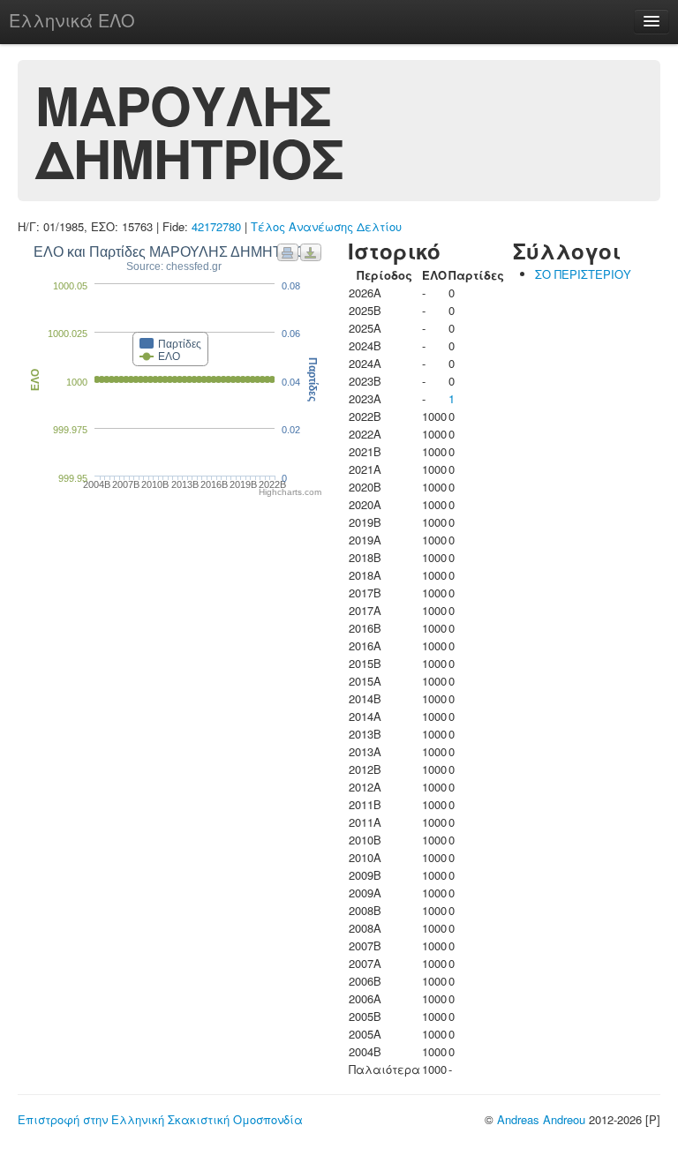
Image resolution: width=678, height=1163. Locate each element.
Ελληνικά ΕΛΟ (72, 20)
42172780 (216, 226)
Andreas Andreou (541, 1119)
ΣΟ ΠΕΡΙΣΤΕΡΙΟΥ (583, 274)
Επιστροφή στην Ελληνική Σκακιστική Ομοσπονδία (160, 1119)
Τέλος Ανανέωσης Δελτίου (326, 226)
